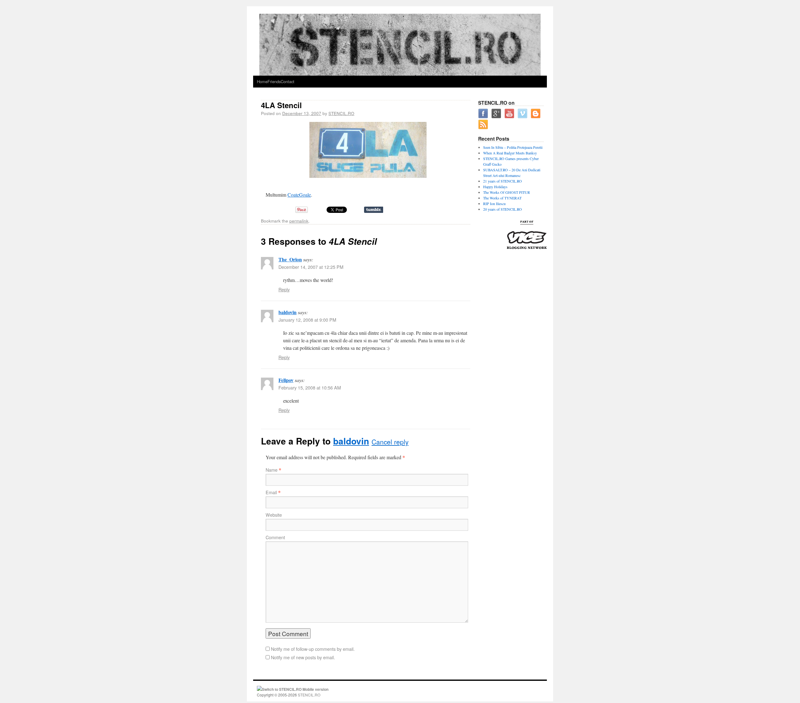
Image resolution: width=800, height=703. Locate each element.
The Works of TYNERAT (502, 197)
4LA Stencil (281, 105)
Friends (274, 81)
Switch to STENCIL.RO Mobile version (295, 689)
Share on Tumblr (373, 210)
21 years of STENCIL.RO (502, 180)
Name (272, 470)
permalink (298, 221)
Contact (287, 81)
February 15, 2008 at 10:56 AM (309, 387)
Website (274, 515)
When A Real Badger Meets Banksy (510, 152)
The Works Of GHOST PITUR (506, 192)
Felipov (285, 380)
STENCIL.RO (341, 113)
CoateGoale (299, 194)
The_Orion (290, 259)
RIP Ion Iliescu (494, 203)
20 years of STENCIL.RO (502, 209)
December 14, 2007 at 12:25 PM (310, 267)
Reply (284, 289)
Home (262, 81)
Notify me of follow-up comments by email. (313, 649)
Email (271, 492)
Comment (275, 537)
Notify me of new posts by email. (303, 657)
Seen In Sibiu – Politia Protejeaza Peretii (512, 147)
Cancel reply (390, 441)
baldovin (287, 312)
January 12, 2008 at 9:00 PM (307, 320)
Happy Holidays (495, 186)
